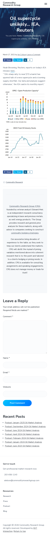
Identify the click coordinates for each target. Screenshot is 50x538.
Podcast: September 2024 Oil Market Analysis (25, 426)
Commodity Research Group (12, 4)
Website (7, 387)
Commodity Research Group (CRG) (24, 206)
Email (6, 372)
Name (6, 358)
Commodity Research (14, 182)
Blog (5, 511)
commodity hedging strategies (25, 233)
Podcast (6, 506)
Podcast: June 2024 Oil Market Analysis (22, 430)
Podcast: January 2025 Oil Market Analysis (23, 422)
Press (5, 501)
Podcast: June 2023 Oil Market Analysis (22, 446)
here (13, 70)
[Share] (25, 60)
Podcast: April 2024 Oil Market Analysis (22, 434)
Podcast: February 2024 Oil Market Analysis (24, 438)
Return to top (19, 531)
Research (7, 496)
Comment (8, 316)
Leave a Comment (33, 55)
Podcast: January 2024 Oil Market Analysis (23, 442)
